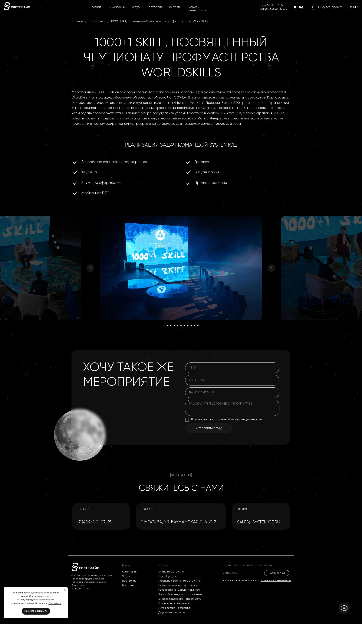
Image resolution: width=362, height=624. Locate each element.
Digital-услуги (167, 576)
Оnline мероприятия (171, 571)
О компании (117, 7)
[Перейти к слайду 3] (171, 325)
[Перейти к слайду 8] (188, 325)
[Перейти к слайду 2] (167, 325)
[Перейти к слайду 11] (198, 325)
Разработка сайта (81, 588)
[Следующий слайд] (271, 268)
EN (357, 7)
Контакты (175, 7)
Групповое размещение (173, 603)
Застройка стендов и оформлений (180, 594)
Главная (95, 7)
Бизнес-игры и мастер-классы (177, 585)
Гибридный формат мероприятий (179, 580)
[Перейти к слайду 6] (181, 325)
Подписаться (276, 573)
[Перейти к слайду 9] (191, 325)
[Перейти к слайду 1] (164, 325)
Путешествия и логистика (174, 608)
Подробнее (54, 603)
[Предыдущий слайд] (90, 268)
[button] (329, 7)
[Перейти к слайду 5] (177, 325)
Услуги (136, 7)
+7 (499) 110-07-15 (271, 5)
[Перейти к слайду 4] (174, 325)
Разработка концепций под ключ (179, 590)
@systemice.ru (277, 8)
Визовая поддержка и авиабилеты (179, 599)
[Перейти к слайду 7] (184, 325)
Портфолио (155, 7)
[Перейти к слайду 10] (194, 325)
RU (352, 7)
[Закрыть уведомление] (65, 590)
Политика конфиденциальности (88, 579)
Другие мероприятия (172, 612)
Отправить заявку (209, 428)
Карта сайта (78, 585)
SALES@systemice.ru (258, 522)
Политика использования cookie (88, 582)
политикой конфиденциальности (276, 580)
